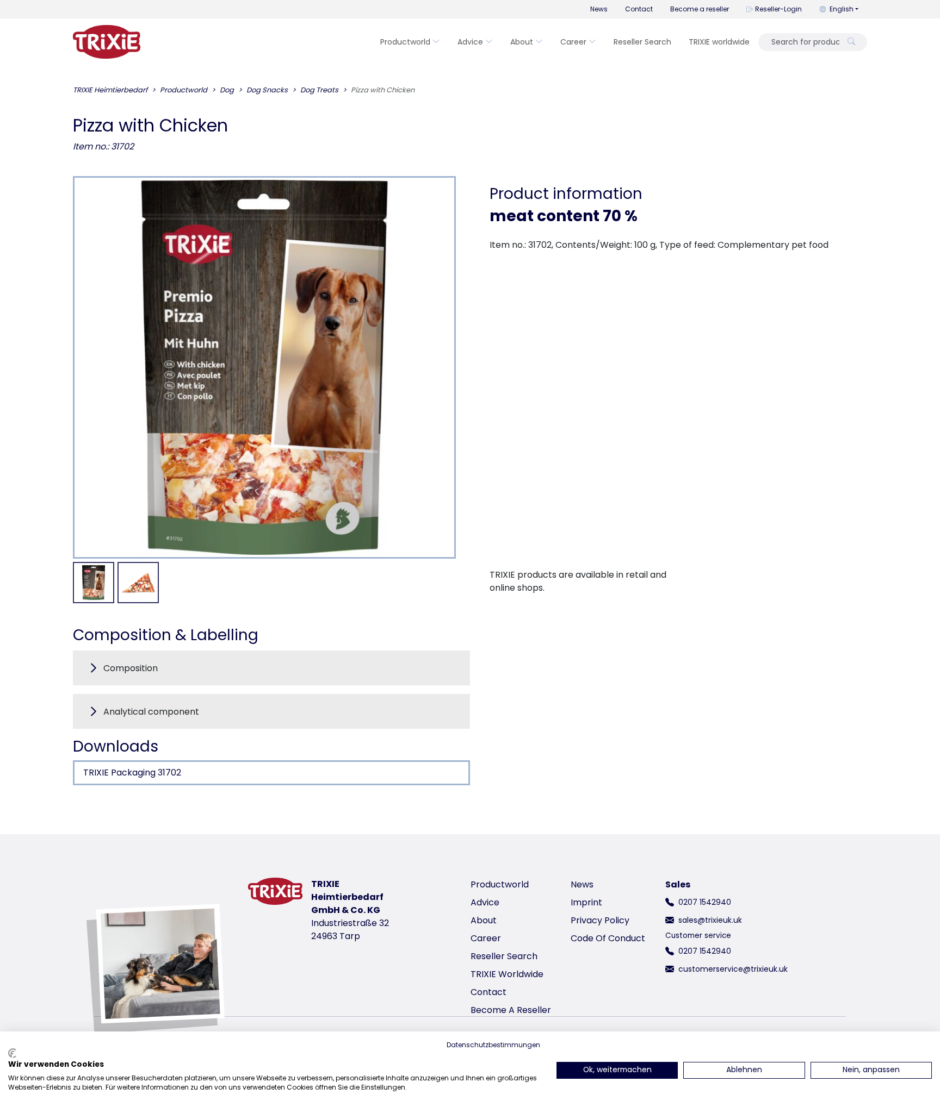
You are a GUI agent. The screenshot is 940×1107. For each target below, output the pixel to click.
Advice (470, 41)
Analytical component (151, 711)
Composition (130, 668)
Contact (639, 9)
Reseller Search (642, 41)
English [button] (842, 9)
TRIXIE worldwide (719, 41)
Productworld (405, 41)
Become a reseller (699, 9)
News (599, 9)
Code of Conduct (608, 938)
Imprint (586, 902)
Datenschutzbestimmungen (493, 1044)
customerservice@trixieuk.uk (733, 969)
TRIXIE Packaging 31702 (132, 772)
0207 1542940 (704, 902)
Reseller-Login (778, 9)
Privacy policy (600, 920)
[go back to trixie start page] (106, 42)
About (521, 41)
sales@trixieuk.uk (710, 920)
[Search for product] (851, 42)
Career (573, 41)
